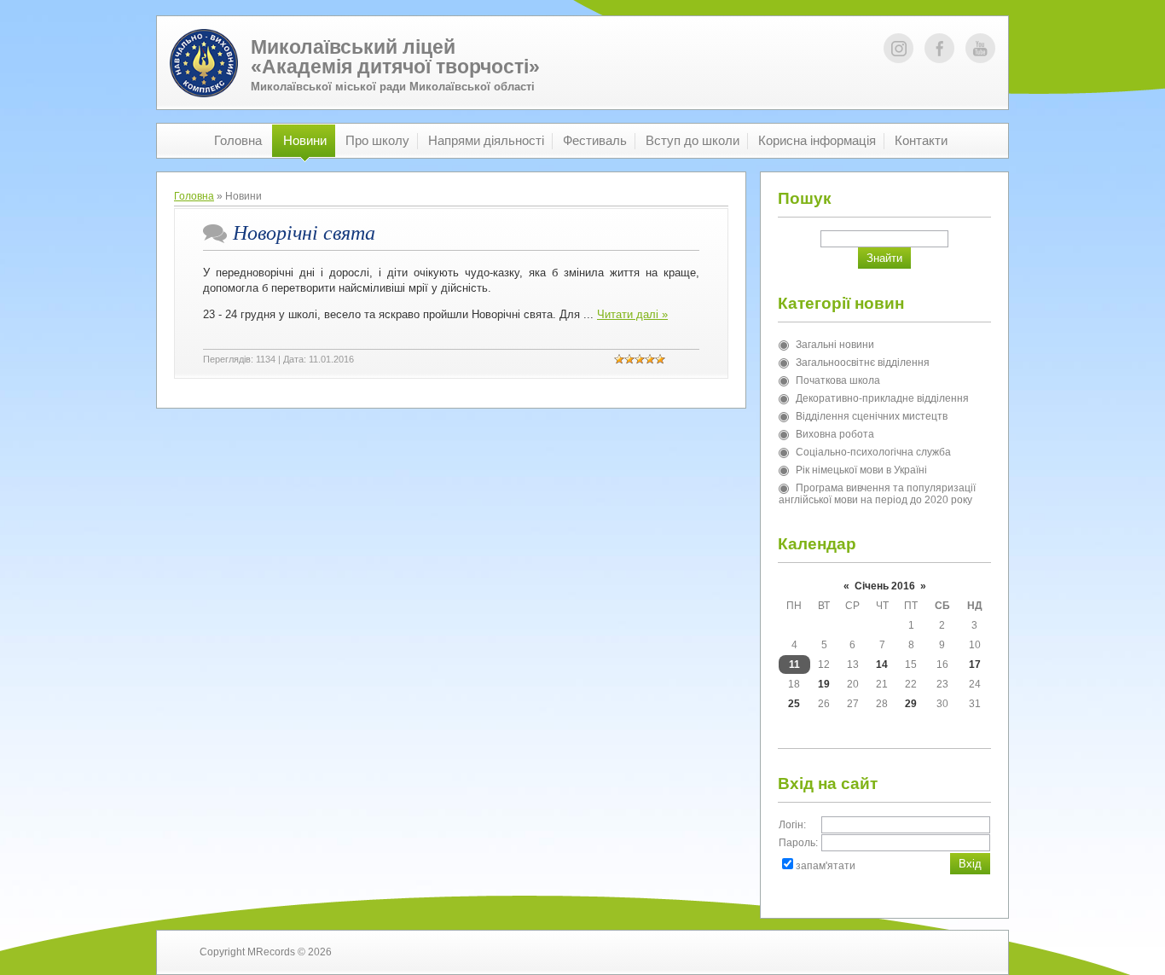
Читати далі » (632, 314)
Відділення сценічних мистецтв (872, 416)
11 (794, 664)
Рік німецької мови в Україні (861, 470)
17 (975, 664)
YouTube (980, 48)
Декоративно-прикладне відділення (882, 398)
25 (794, 704)
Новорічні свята (304, 233)
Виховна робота (835, 434)
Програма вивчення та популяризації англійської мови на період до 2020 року (877, 494)
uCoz (953, 952)
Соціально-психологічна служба (873, 452)
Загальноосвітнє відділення (863, 363)
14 (882, 664)
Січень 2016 (885, 586)
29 (911, 704)
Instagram (898, 48)
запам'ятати (825, 866)
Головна (194, 196)
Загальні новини (835, 345)
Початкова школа (838, 380)
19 (824, 684)
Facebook (939, 48)
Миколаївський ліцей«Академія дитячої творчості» (395, 57)
